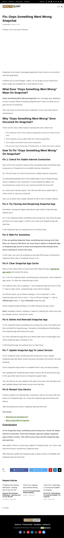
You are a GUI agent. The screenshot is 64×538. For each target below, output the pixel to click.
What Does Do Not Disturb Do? (17, 417)
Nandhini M (25, 495)
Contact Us (11, 1)
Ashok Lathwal (7, 24)
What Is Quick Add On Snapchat (17, 420)
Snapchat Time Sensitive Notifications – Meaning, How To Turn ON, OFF (11, 495)
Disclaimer (27, 1)
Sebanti (45, 499)
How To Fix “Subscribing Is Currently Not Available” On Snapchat (52, 495)
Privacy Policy (19, 1)
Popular (6, 508)
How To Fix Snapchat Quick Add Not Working (31, 491)
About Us (4, 1)
